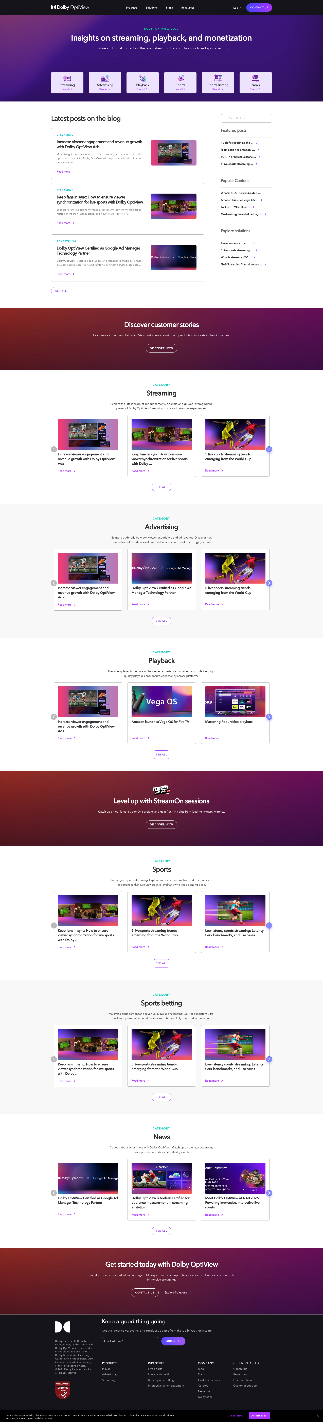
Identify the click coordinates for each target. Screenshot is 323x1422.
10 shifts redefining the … (237, 142)
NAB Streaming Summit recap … (242, 264)
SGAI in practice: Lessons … (239, 156)
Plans (169, 7)
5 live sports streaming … (237, 164)
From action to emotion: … (238, 149)
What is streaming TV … (236, 257)
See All (61, 291)
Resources (187, 7)
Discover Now (159, 347)
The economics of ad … (236, 243)
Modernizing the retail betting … (242, 214)
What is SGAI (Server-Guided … (241, 193)
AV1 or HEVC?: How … (236, 207)
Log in (237, 7)
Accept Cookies (259, 1415)
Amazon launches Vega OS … (240, 200)
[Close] (317, 1415)
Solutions (151, 7)
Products (131, 7)
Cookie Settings (236, 1415)
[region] (161, 1416)
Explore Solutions (176, 1292)
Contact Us (259, 7)
